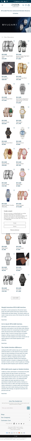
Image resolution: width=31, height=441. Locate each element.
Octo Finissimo (5, 79)
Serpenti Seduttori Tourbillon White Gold (8, 207)
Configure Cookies (12, 428)
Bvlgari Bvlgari (19, 123)
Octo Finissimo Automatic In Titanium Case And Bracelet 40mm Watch (22, 100)
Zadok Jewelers (15, 5)
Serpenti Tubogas (5, 123)
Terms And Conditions (15, 429)
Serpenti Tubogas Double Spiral (7, 57)
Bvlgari (4, 54)
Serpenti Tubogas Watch (21, 79)
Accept (14, 223)
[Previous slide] (27, 1)
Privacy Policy (8, 219)
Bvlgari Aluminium (20, 143)
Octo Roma (18, 290)
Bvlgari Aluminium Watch (7, 143)
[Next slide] (29, 1)
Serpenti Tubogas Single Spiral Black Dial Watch (22, 57)
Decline (14, 226)
